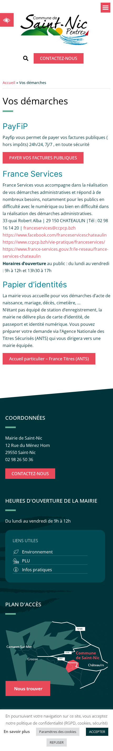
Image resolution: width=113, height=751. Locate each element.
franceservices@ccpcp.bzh (50, 228)
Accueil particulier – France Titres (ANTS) (49, 359)
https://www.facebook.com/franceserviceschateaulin (55, 235)
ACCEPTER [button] (97, 731)
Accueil (9, 82)
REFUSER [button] (57, 742)
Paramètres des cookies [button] (57, 731)
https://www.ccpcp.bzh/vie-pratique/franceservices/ (54, 242)
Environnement (37, 552)
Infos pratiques (37, 570)
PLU (26, 561)
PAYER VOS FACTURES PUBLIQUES (43, 158)
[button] (7, 20)
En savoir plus (17, 731)
